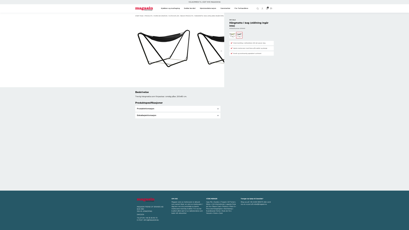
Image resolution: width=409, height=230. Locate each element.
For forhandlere (241, 8)
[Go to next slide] (221, 51)
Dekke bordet (190, 8)
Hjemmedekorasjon (208, 8)
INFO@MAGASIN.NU (151, 220)
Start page (139, 16)
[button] (271, 8)
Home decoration (160, 16)
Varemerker (225, 8)
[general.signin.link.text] (262, 8)
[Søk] (258, 8)
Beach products (187, 16)
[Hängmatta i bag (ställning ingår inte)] (232, 35)
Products (148, 16)
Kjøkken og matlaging (170, 8)
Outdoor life (174, 16)
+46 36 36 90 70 (151, 218)
